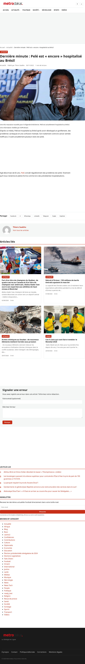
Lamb (6, 572)
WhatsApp (27, 216)
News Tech (8, 585)
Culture (7, 542)
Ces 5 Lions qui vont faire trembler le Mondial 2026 (61, 340)
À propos (5, 652)
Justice (6, 569)
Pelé (22, 173)
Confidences (9, 537)
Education (8, 550)
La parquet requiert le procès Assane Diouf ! (21, 483)
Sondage (7, 607)
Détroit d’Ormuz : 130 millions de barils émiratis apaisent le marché (62, 281)
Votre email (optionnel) (11, 398)
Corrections (41, 652)
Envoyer (7, 422)
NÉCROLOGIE (46, 10)
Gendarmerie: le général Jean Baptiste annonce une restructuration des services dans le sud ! (40, 487)
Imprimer (62, 216)
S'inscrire (42, 512)
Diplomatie (8, 545)
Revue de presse (10, 599)
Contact (14, 652)
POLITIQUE (26, 10)
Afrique (7, 526)
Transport (8, 612)
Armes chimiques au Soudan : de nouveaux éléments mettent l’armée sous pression (20, 340)
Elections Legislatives (12, 556)
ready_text (8, 593)
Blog (6, 529)
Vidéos (6, 615)
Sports (48, 336)
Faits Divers (8, 559)
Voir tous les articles (21, 230)
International (9, 567)
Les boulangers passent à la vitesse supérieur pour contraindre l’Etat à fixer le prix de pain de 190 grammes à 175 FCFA (42, 477)
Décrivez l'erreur (8, 407)
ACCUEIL (6, 10)
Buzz (6, 532)
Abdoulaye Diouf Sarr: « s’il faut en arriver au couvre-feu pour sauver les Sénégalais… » (38, 491)
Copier (54, 216)
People (7, 588)
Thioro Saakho (19, 65)
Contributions (9, 540)
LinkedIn (36, 216)
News (6, 582)
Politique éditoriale (27, 652)
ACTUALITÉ (15, 10)
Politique (7, 591)
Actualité (4, 52)
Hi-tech (7, 564)
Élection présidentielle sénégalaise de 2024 (21, 553)
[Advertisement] (42, 28)
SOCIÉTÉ (36, 10)
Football (7, 561)
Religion (7, 596)
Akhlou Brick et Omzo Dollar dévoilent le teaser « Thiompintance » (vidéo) (32, 472)
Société (7, 604)
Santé (6, 601)
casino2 (7, 535)
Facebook (13, 216)
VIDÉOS (64, 10)
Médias (7, 575)
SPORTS (56, 10)
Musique (7, 577)
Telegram (46, 216)
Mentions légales (55, 652)
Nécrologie (8, 580)
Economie (8, 548)
